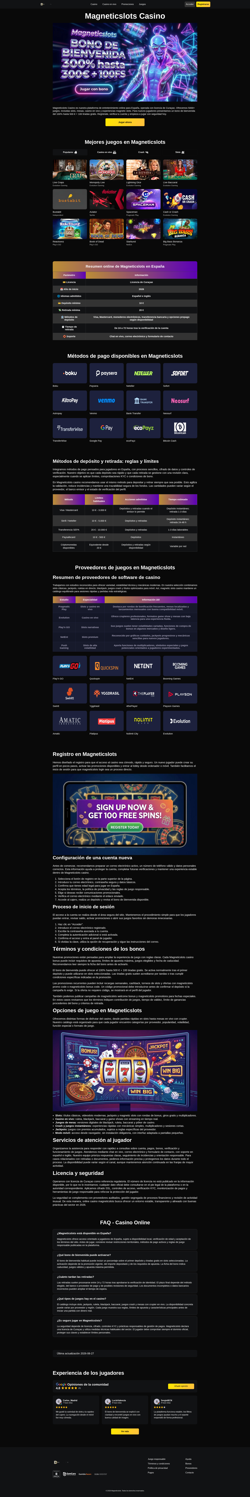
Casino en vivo (104, 152)
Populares (68, 152)
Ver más (125, 1431)
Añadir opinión (181, 1386)
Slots (177, 152)
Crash (141, 152)
